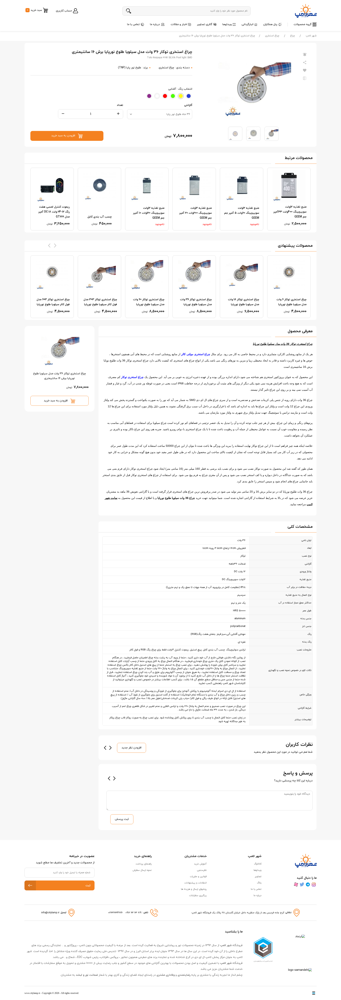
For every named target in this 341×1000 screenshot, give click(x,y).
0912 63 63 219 (134, 912)
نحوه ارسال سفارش (142, 870)
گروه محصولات (303, 24)
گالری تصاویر (204, 24)
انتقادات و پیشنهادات (195, 882)
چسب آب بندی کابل (99, 217)
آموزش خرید (200, 863)
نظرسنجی (202, 870)
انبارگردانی (247, 24)
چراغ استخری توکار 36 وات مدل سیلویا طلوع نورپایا (196, 302)
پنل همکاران (270, 24)
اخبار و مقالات (179, 24)
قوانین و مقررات (198, 876)
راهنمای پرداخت (144, 863)
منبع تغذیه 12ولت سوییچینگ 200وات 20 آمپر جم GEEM (195, 213)
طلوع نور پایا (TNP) (129, 68)
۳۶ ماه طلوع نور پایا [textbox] (178, 114)
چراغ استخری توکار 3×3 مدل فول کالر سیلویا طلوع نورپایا (100, 302)
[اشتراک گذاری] (305, 63)
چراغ (292, 36)
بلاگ (259, 882)
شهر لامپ (311, 36)
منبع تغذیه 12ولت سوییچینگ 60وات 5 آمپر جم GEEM (241, 213)
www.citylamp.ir (32, 993)
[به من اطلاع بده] (305, 55)
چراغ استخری (272, 36)
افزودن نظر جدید (131, 748)
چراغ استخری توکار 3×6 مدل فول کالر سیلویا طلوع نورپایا (53, 302)
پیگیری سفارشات (198, 895)
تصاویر (258, 876)
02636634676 (115, 912)
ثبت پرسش (122, 819)
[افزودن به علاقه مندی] (305, 70)
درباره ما (155, 24)
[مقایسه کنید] (305, 78)
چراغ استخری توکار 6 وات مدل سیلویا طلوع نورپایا (291, 302)
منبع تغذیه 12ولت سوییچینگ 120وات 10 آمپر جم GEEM (148, 213)
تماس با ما (133, 24)
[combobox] (159, 114)
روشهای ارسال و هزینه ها (194, 889)
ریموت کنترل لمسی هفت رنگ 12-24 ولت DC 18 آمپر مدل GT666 (54, 212)
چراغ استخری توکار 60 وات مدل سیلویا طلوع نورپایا (148, 302)
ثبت (88, 885)
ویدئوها (227, 24)
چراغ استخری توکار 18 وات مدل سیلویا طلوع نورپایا (243, 302)
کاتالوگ (257, 863)
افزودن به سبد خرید (56, 401)
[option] (289, 199)
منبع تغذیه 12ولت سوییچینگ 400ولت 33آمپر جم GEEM (289, 212)
